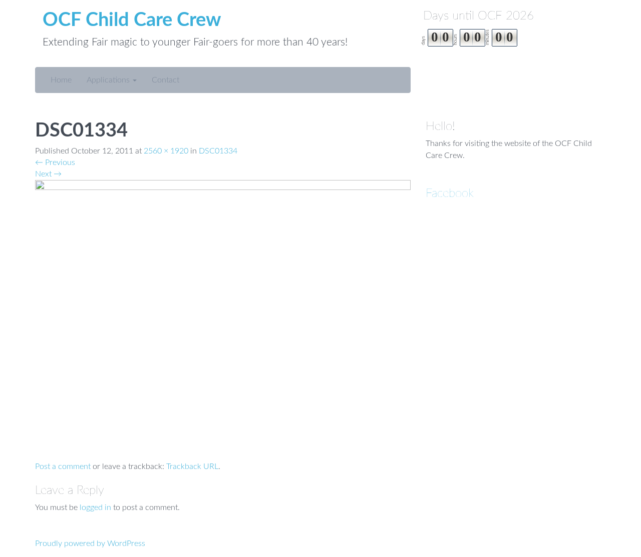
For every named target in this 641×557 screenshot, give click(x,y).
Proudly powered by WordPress (90, 544)
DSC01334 (218, 151)
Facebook (450, 194)
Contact (165, 80)
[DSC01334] (223, 320)
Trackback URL (192, 466)
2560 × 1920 (166, 151)
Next (48, 174)
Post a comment (63, 466)
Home (61, 80)
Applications (109, 80)
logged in (95, 508)
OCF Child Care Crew (132, 20)
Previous (55, 162)
